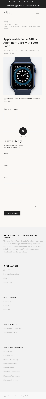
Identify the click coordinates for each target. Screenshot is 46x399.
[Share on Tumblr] (27, 116)
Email (6, 165)
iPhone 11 (7, 305)
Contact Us (7, 282)
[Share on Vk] (32, 116)
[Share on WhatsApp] (14, 116)
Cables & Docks (9, 355)
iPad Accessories (10, 363)
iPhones (6, 309)
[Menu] (37, 13)
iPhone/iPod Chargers (12, 359)
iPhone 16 (7, 301)
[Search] (31, 13)
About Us (6, 270)
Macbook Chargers (10, 380)
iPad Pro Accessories (11, 372)
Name (6, 153)
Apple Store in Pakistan (11, 396)
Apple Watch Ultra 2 (11, 332)
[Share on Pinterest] (19, 116)
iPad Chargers (8, 368)
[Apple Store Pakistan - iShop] (19, 13)
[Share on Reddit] (36, 116)
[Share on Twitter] (10, 116)
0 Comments (23, 50)
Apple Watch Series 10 (12, 328)
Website (6, 178)
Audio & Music (8, 351)
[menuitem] (23, 2)
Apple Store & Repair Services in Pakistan (23, 2)
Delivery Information (11, 274)
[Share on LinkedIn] (23, 116)
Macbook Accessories (11, 376)
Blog (5, 21)
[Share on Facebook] (6, 116)
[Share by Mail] (40, 116)
